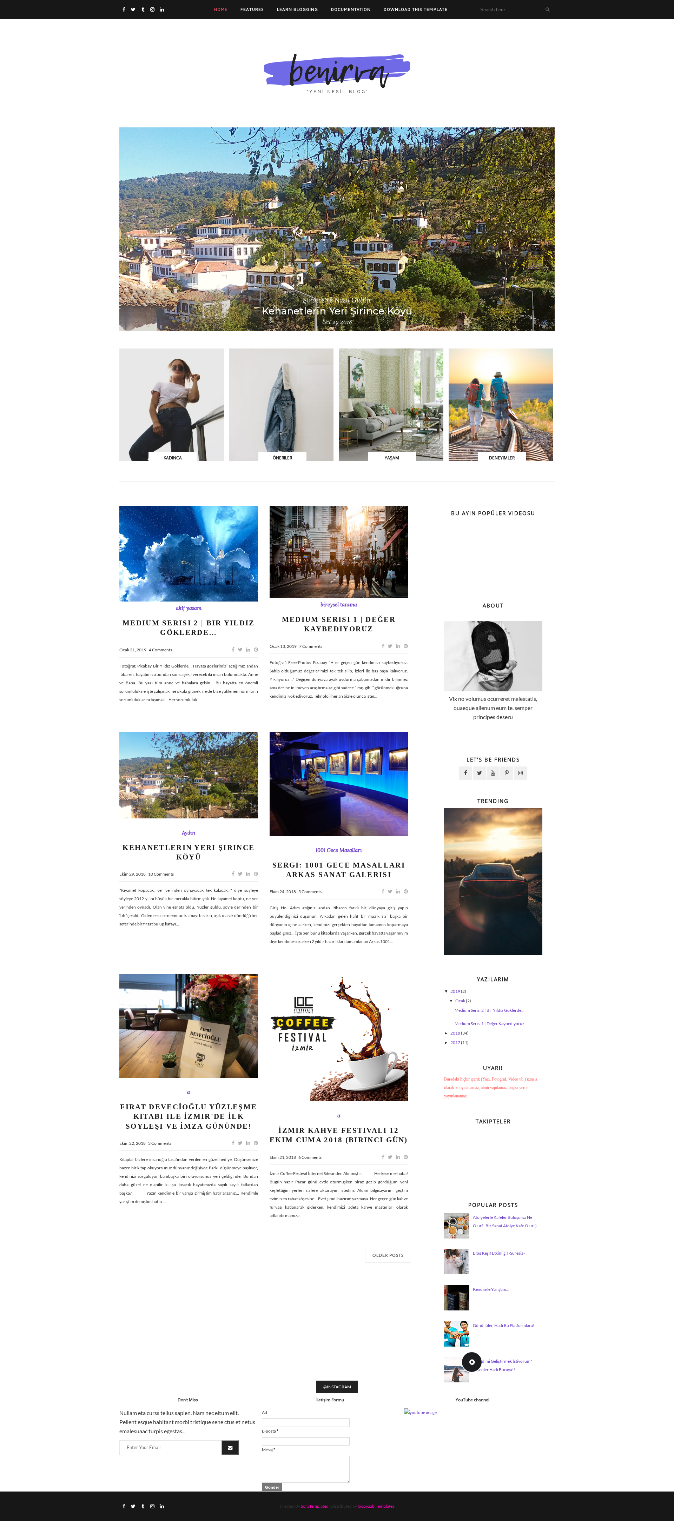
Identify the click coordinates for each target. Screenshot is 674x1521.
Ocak (460, 1000)
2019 (455, 991)
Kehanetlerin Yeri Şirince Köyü (337, 311)
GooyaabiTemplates (376, 1506)
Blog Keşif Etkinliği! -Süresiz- (499, 1253)
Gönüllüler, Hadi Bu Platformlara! (503, 1325)
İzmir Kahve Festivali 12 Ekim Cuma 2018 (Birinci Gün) (339, 1135)
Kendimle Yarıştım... (491, 1289)
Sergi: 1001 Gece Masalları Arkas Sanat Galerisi (338, 870)
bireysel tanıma (339, 605)
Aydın (188, 833)
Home (220, 9)
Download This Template (415, 9)
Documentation (351, 9)
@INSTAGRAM (337, 1386)
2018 (455, 1033)
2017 (455, 1042)
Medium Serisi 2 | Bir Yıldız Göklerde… (189, 628)
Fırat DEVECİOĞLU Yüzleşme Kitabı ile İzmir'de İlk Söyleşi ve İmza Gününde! (188, 1116)
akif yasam (188, 608)
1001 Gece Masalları (339, 850)
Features (252, 9)
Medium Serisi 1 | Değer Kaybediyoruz (339, 624)
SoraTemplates (314, 1506)
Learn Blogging (297, 9)
